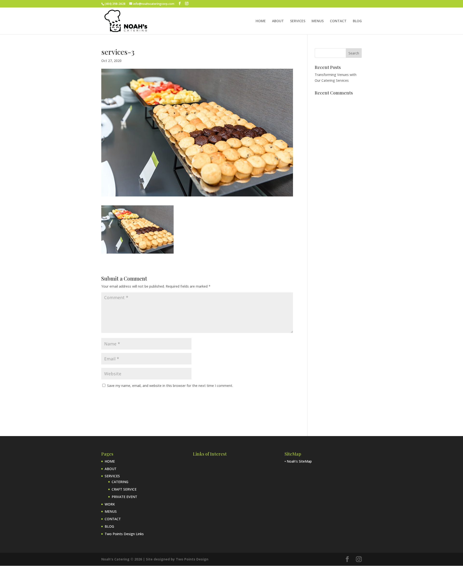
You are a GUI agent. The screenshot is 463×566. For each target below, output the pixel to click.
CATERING (120, 481)
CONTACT (338, 21)
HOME (261, 21)
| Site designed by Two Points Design (175, 559)
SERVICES (297, 21)
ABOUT (278, 21)
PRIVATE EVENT (124, 496)
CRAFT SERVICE (124, 489)
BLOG (357, 21)
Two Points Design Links (124, 534)
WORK (110, 504)
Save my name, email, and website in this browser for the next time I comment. (170, 385)
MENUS (318, 21)
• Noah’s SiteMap (298, 461)
